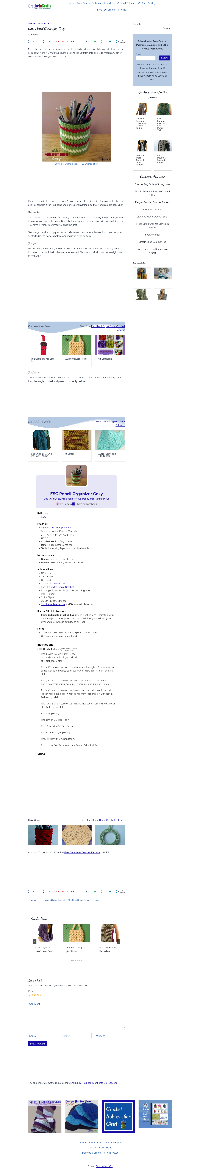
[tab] (72, 960)
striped (96, 900)
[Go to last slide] (34, 941)
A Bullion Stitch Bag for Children (76, 358)
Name (33, 1036)
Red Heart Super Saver (59, 527)
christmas (34, 900)
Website (100, 1036)
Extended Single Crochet (60, 587)
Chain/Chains (59, 583)
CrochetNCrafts (104, 1166)
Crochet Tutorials (126, 3)
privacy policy (145, 75)
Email (66, 1036)
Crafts (141, 3)
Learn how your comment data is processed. (94, 1083)
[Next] (118, 941)
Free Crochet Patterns (89, 3)
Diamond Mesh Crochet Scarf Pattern (140, 160)
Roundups (109, 3)
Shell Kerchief (152, 234)
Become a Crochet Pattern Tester (100, 1152)
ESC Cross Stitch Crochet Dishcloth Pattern (107, 455)
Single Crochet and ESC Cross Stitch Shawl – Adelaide (41, 455)
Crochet (32, 23)
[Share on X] (49, 41)
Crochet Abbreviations (53, 604)
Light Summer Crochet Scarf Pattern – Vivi (161, 124)
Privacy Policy (113, 1142)
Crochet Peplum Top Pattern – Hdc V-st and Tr (141, 123)
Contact (92, 1147)
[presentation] (43, 344)
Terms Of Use (96, 1142)
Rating (31, 991)
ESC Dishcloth (69, 454)
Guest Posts (105, 1147)
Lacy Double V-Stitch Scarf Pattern (162, 159)
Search (137, 24)
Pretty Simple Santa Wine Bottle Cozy (42, 359)
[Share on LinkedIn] (110, 41)
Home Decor (43, 23)
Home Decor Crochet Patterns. (108, 820)
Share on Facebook (86, 504)
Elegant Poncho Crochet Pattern (152, 202)
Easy (43, 517)
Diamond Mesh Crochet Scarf (152, 216)
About (82, 1142)
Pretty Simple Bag (152, 209)
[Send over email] (95, 41)
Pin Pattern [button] (65, 504)
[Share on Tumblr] (80, 41)
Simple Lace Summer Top (152, 241)
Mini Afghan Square (105, 358)
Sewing (151, 3)
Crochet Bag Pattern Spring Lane (152, 184)
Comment (35, 1004)
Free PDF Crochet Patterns (111, 9)
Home (71, 3)
